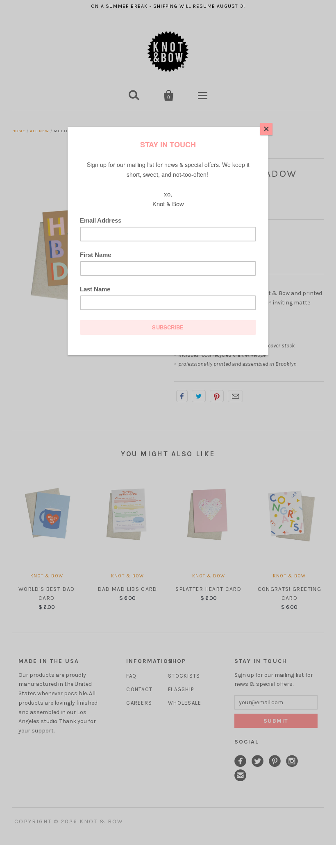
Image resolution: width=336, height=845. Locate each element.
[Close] (266, 129)
